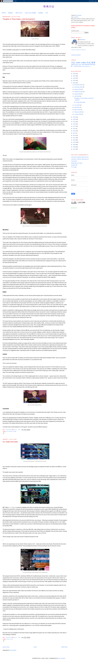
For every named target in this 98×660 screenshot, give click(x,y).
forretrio (79, 15)
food (89, 66)
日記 (73, 63)
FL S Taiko (74, 167)
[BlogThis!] (25, 429)
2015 (74, 130)
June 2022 (77, 105)
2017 (74, 126)
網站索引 (10, 12)
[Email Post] (22, 429)
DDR (83, 64)
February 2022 (78, 112)
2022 (74, 82)
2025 (74, 76)
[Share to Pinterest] (29, 429)
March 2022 (77, 109)
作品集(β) (40, 12)
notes (78, 63)
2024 (74, 78)
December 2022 (78, 84)
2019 (74, 121)
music (8, 639)
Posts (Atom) (13, 650)
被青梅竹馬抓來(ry (90, 64)
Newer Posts (6, 647)
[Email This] (24, 429)
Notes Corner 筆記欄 (30, 12)
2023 (74, 80)
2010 (74, 142)
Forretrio (9, 429)
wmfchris (76, 17)
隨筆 (93, 63)
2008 (74, 146)
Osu (12, 639)
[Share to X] (26, 429)
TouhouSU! (74, 161)
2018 (74, 124)
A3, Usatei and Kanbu (10, 442)
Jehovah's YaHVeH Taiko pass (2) (80, 157)
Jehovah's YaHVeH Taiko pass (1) (80, 159)
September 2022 (78, 91)
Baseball (86, 66)
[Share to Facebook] (28, 429)
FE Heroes (10, 431)
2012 (74, 137)
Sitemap (4, 12)
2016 (74, 128)
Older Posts (64, 647)
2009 (74, 144)
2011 (74, 140)
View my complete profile (78, 49)
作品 (89, 63)
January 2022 (78, 114)
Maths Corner (19, 12)
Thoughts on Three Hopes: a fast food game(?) (19, 19)
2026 (74, 73)
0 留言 (19, 429)
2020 (74, 119)
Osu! (47, 12)
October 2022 (77, 89)
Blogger (62, 658)
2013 (74, 135)
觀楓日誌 (49, 6)
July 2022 (77, 96)
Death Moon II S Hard (76, 163)
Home (35, 647)
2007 (74, 149)
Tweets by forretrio (76, 55)
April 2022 (77, 107)
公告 (83, 66)
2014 (74, 133)
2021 (74, 117)
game (14, 431)
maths (83, 63)
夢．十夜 (73, 66)
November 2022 (78, 87)
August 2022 (77, 94)
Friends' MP (74, 165)
